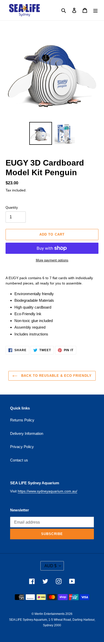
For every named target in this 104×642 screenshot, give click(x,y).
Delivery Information (26, 433)
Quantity (12, 207)
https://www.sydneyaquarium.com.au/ (47, 491)
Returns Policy (22, 420)
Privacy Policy (22, 446)
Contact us (19, 460)
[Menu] (95, 10)
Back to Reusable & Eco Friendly (55, 376)
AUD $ (50, 566)
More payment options (52, 260)
